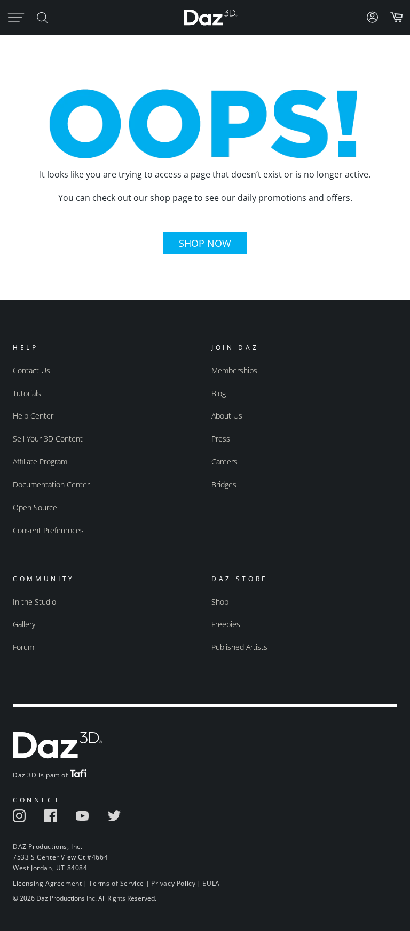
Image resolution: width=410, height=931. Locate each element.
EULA (210, 883)
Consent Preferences (48, 530)
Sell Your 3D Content (48, 439)
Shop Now (205, 243)
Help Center (33, 416)
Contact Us (31, 370)
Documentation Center (51, 484)
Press (220, 439)
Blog (218, 393)
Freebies (225, 624)
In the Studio (34, 602)
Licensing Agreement (47, 883)
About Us (226, 416)
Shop (219, 602)
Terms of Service (116, 883)
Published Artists (239, 647)
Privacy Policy (173, 883)
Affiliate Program (40, 461)
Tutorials (27, 393)
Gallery (24, 624)
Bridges (223, 484)
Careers (224, 461)
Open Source (35, 507)
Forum (23, 647)
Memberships (234, 370)
